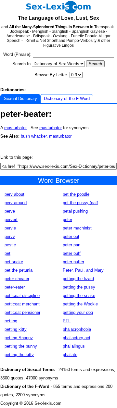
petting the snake (79, 295)
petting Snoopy (19, 337)
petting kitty (16, 329)
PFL (67, 320)
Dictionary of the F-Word (67, 98)
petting (11, 320)
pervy (10, 236)
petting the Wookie (80, 304)
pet (7, 253)
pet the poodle (76, 194)
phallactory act (76, 337)
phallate (70, 354)
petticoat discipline (22, 295)
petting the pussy (79, 287)
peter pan (71, 244)
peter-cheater (17, 278)
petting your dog (78, 312)
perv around (16, 202)
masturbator (15, 127)
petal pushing (75, 211)
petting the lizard (78, 278)
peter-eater (15, 287)
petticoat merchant (22, 304)
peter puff (72, 253)
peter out (71, 236)
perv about (14, 194)
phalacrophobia (77, 329)
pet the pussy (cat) (80, 202)
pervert (11, 219)
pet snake (14, 261)
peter (67, 219)
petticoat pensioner (22, 312)
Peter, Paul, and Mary (83, 270)
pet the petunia (18, 270)
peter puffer (73, 261)
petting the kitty (19, 354)
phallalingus (74, 346)
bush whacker (33, 136)
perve (10, 211)
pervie (10, 228)
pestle (10, 244)
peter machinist (77, 228)
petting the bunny (21, 346)
